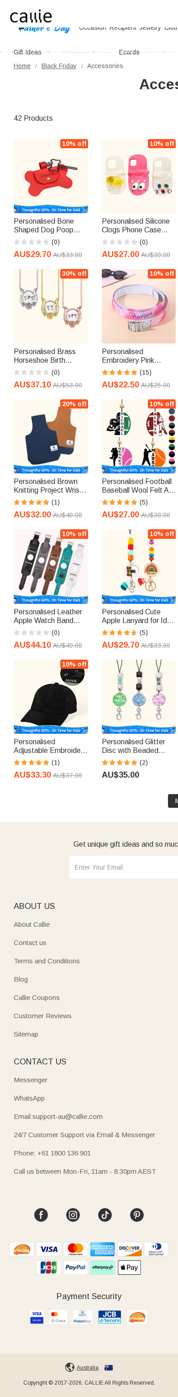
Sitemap (26, 1034)
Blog (21, 979)
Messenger (30, 1080)
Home (22, 66)
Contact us (30, 942)
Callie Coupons (37, 997)
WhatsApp (29, 1098)
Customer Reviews (43, 1016)
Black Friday (59, 66)
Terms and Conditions (47, 961)
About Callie (32, 924)
